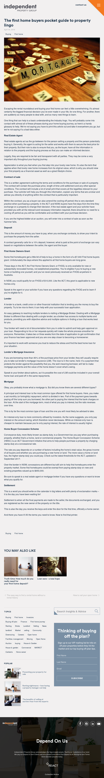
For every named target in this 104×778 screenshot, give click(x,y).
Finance (24, 621)
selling (26, 630)
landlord (9, 630)
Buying (8, 34)
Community (37, 630)
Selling (36, 626)
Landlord (26, 626)
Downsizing (10, 634)
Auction (9, 643)
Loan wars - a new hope (48, 579)
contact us (80, 5)
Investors (30, 617)
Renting (9, 626)
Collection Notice (52, 774)
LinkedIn (92, 723)
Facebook (80, 723)
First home (18, 34)
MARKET (38, 647)
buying (17, 643)
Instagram (86, 723)
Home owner (21, 652)
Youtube (98, 723)
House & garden (12, 647)
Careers (21, 634)
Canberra (9, 652)
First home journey (37, 621)
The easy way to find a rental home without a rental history (26, 596)
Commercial (26, 647)
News (44, 626)
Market (18, 630)
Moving (29, 639)
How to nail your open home (85, 595)
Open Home (40, 639)
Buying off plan (11, 621)
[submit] (96, 611)
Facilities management (14, 639)
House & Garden (30, 643)
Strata (17, 626)
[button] (98, 5)
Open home (32, 634)
